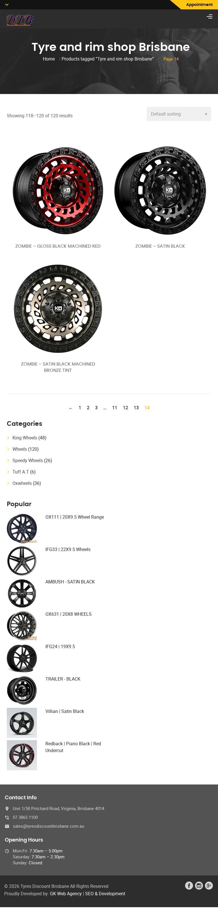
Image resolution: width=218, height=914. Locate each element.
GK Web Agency (66, 893)
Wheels (19, 449)
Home (49, 59)
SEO (89, 893)
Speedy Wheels (27, 460)
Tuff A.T (20, 472)
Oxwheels (22, 483)
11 (114, 407)
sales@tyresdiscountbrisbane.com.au (48, 826)
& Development (110, 893)
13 (136, 407)
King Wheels (24, 438)
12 (125, 407)
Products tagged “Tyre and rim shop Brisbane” (108, 59)
